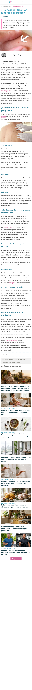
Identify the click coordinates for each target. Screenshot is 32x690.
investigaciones (6, 91)
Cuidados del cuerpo (18, 6)
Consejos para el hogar (8, 432)
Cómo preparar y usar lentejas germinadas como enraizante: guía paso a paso (14, 529)
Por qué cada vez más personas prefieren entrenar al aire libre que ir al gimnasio (15, 552)
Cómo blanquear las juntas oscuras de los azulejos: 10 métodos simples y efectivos (15, 483)
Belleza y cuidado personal (9, 408)
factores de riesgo (11, 340)
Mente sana (4, 384)
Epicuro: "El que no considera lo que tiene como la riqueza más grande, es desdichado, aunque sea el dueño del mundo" (15, 389)
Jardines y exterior (6, 456)
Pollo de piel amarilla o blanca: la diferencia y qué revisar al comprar (14, 506)
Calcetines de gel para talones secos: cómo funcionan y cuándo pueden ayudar (15, 412)
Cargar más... (16, 559)
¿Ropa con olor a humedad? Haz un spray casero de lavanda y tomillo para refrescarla (16, 436)
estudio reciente (8, 227)
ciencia (3, 116)
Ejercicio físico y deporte (8, 548)
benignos (12, 283)
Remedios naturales (6, 6)
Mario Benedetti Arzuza (17, 56)
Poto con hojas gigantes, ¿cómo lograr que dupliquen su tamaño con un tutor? (16, 460)
